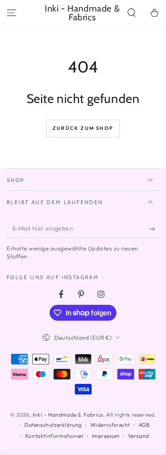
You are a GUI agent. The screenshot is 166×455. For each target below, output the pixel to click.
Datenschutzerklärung (53, 424)
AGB (144, 424)
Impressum (106, 435)
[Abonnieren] (154, 229)
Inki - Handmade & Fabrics (68, 414)
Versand (138, 435)
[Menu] (11, 12)
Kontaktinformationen (54, 435)
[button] (131, 12)
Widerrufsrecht (110, 424)
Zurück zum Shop (83, 128)
